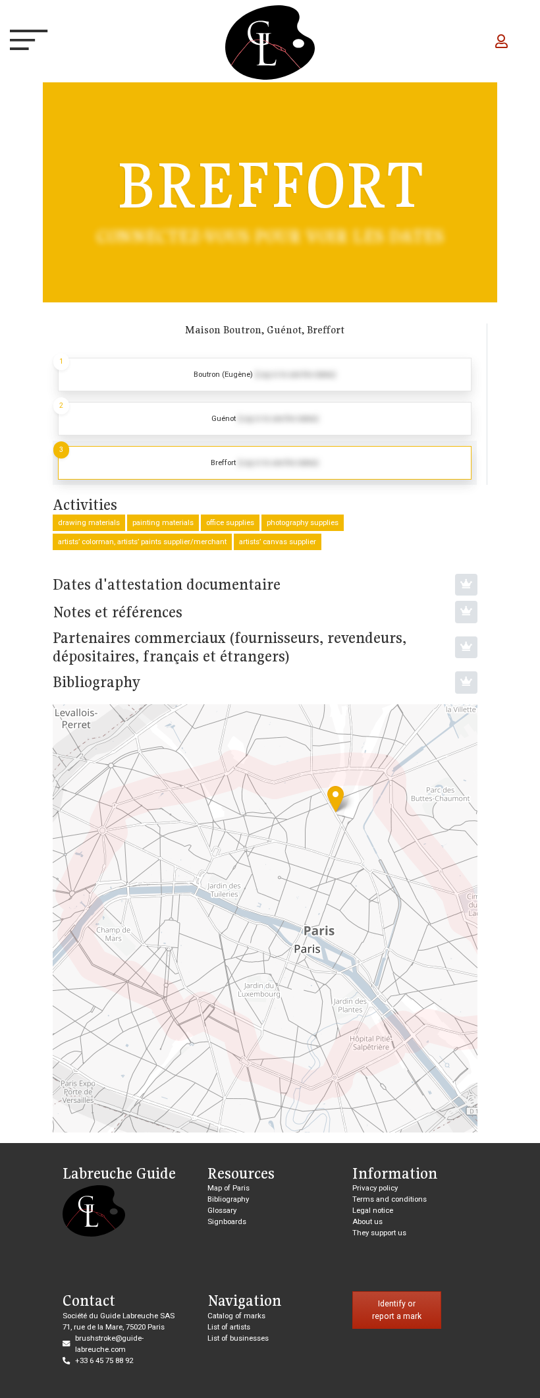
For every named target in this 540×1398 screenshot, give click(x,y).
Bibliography (228, 1199)
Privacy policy (375, 1187)
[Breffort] (335, 798)
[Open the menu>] (22, 42)
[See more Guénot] (265, 419)
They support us (379, 1232)
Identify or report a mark (396, 1310)
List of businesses (238, 1338)
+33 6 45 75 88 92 (104, 1360)
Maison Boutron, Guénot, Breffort (264, 329)
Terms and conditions (389, 1199)
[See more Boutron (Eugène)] (265, 374)
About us (367, 1221)
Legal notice (372, 1210)
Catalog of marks (236, 1315)
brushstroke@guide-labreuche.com (109, 1343)
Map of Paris (228, 1187)
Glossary (221, 1210)
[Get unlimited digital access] (466, 585)
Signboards (226, 1221)
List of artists (228, 1326)
